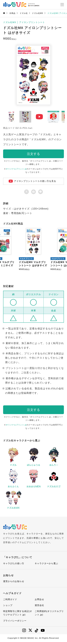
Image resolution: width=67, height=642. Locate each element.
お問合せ (39, 599)
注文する (33, 154)
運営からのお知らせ (13, 581)
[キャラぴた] (21, 4)
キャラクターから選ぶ (46, 563)
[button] (4, 248)
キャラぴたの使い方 (13, 563)
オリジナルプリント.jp (16, 169)
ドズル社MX (9, 22)
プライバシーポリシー (14, 620)
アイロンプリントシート (32, 22)
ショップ (7, 605)
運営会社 (39, 605)
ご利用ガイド (10, 599)
